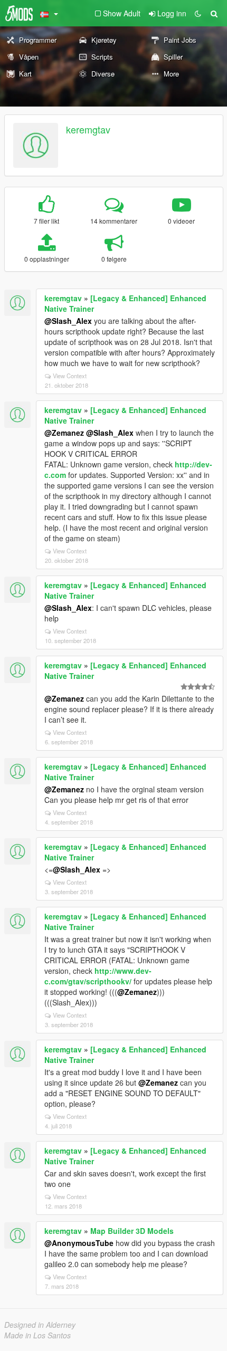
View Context (70, 375)
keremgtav (88, 129)
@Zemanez (64, 432)
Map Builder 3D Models (132, 1230)
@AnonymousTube (79, 1243)
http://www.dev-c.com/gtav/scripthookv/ (98, 975)
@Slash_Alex (68, 320)
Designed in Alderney (39, 1324)
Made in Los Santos (37, 1335)
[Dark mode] (198, 13)
